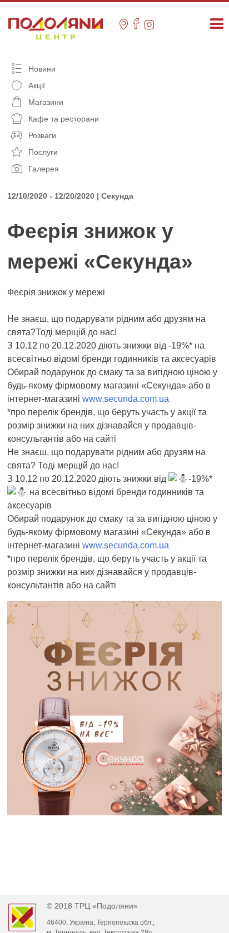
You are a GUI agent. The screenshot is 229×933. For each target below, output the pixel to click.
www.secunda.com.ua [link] (125, 399)
